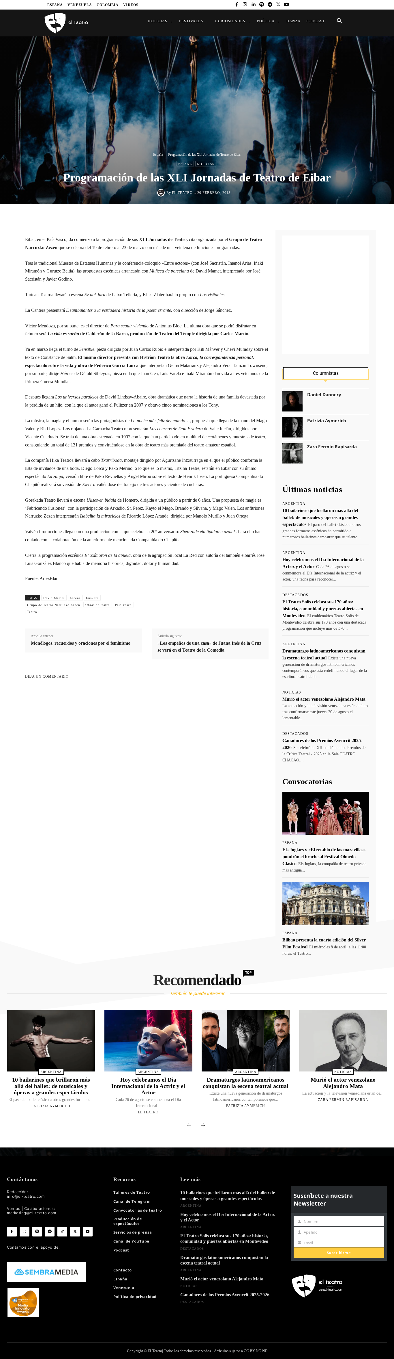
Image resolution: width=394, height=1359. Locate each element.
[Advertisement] (325, 295)
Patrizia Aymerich (326, 420)
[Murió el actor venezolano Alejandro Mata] (343, 1041)
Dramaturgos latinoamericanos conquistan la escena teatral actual (245, 1082)
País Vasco (123, 605)
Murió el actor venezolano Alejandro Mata (323, 699)
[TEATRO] (66, 22)
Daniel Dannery (324, 394)
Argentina (293, 503)
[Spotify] (262, 5)
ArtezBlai (48, 578)
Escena (75, 598)
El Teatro (182, 192)
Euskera (92, 598)
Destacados (295, 595)
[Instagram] (245, 5)
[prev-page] (189, 1125)
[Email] (234, 216)
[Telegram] (270, 5)
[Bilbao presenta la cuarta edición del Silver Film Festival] (325, 903)
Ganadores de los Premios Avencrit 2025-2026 (224, 1294)
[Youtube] (286, 5)
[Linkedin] (253, 5)
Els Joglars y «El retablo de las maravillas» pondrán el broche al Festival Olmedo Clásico (324, 856)
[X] (278, 5)
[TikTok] (62, 1231)
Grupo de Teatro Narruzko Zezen (53, 605)
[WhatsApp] (207, 216)
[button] (339, 21)
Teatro (32, 611)
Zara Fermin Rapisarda (332, 446)
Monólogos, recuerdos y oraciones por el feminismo (80, 643)
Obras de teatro (97, 605)
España (158, 155)
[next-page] (203, 1125)
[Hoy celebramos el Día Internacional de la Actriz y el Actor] (148, 1041)
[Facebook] (236, 5)
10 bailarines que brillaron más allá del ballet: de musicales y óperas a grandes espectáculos (320, 517)
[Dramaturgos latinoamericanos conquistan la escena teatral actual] (246, 1041)
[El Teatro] (161, 192)
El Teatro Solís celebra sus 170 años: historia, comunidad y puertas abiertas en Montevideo (322, 608)
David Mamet (54, 598)
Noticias (205, 164)
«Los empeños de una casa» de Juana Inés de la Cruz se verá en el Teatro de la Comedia (209, 646)
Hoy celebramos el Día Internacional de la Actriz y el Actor (148, 1085)
